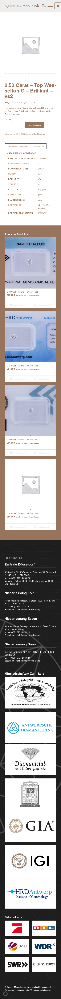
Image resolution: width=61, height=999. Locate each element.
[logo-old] (25, 6)
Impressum (22, 990)
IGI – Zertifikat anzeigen (44, 206)
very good (42, 189)
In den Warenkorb (35, 125)
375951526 (42, 213)
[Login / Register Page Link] (36, 6)
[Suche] (42, 6)
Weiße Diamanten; (38, 134)
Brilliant (41, 168)
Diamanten (42, 158)
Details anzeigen (42, 305)
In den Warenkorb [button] (19, 305)
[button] (5, 993)
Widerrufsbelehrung (42, 990)
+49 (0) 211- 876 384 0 (18, 575)
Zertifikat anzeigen (12, 114)
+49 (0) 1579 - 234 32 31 (20, 577)
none (40, 199)
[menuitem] (36, 6)
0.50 (39, 173)
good (40, 184)
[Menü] (49, 6)
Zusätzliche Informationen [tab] (18, 146)
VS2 (39, 179)
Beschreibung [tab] (39, 146)
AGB (30, 990)
